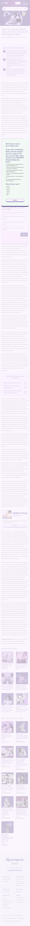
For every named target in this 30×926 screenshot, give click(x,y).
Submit (15, 200)
